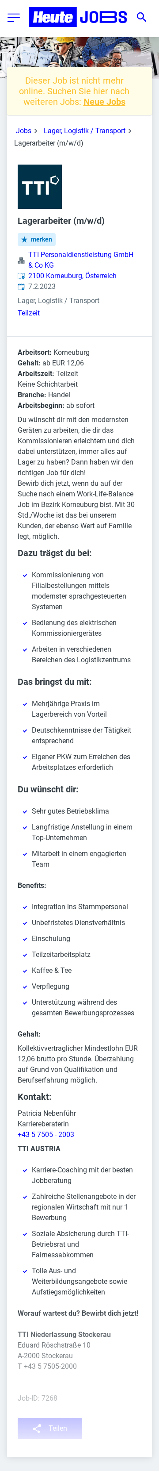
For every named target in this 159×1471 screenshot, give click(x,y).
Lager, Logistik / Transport (84, 131)
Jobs (23, 131)
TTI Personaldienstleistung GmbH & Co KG (80, 259)
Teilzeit (29, 313)
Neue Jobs (104, 101)
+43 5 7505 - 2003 (46, 1134)
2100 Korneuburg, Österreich (72, 276)
